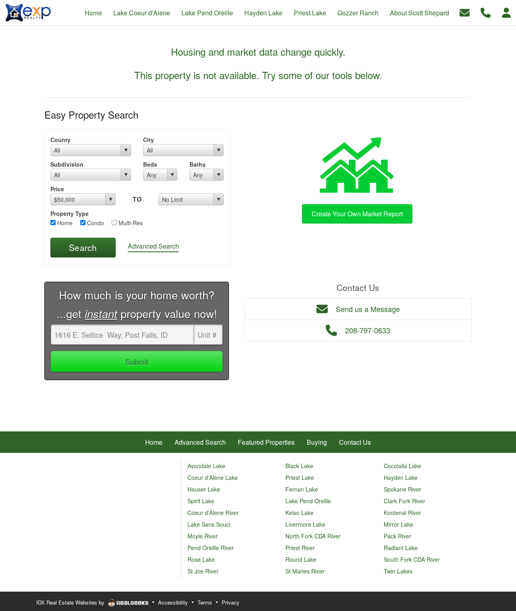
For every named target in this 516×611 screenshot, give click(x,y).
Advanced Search (153, 246)
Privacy (230, 602)
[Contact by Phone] (486, 12)
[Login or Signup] (506, 12)
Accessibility (173, 602)
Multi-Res (130, 223)
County (60, 140)
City (148, 140)
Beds (150, 164)
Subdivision (66, 164)
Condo (94, 223)
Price (57, 189)
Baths (197, 164)
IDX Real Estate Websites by (71, 602)
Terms (205, 602)
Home (64, 223)
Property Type (69, 213)
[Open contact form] (465, 12)
